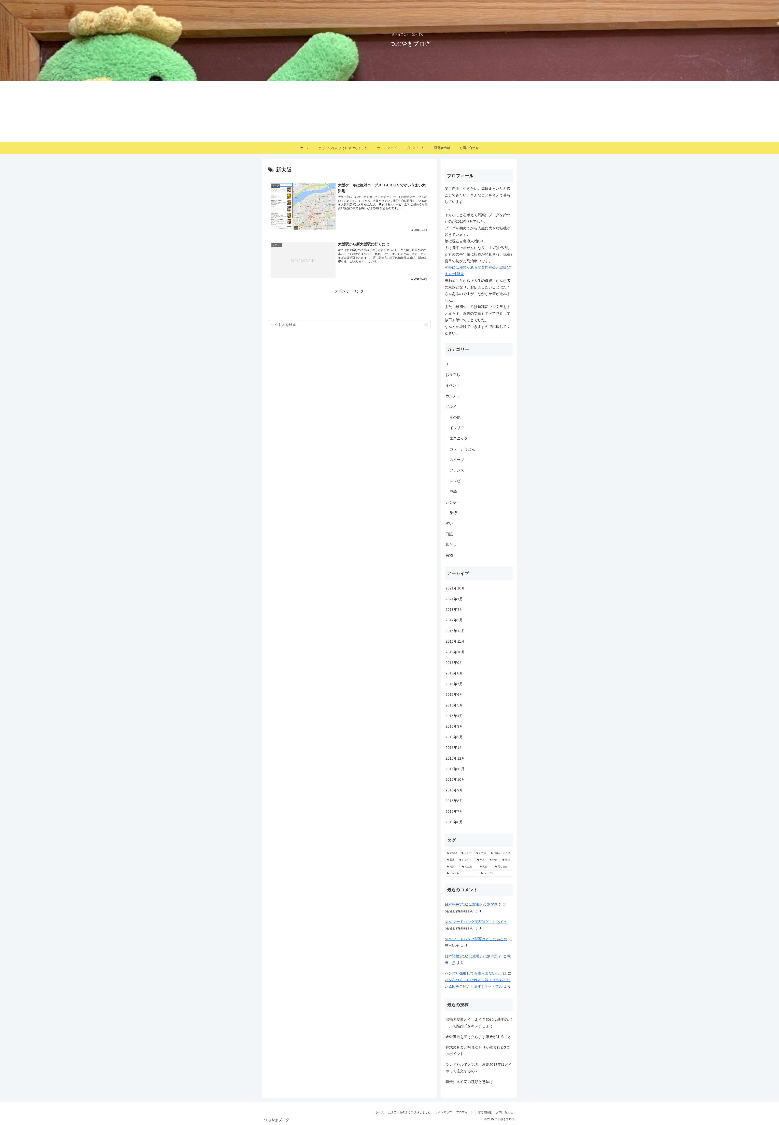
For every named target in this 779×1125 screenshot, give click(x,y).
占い (449, 523)
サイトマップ (443, 1112)
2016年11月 (455, 641)
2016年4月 (454, 716)
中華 (453, 492)
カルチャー (454, 396)
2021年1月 (454, 599)
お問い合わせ (504, 1112)
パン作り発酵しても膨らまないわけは (476, 973)
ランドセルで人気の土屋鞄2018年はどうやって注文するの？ (478, 1068)
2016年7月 (454, 684)
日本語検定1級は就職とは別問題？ (473, 905)
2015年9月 (454, 790)
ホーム (379, 1112)
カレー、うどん (462, 449)
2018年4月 (454, 610)
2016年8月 (454, 673)
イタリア (457, 428)
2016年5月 (454, 705)
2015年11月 (455, 769)
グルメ (450, 407)
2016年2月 (454, 737)
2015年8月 (454, 801)
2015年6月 (454, 822)
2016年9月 (454, 663)
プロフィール (464, 1112)
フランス (457, 470)
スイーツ (457, 460)
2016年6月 (454, 694)
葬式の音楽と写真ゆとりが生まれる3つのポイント (477, 1050)
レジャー (452, 502)
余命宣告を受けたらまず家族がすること (478, 1037)
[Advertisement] (389, 111)
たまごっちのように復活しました (409, 1112)
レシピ (455, 481)
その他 (455, 417)
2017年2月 (454, 620)
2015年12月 (455, 758)
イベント (452, 385)
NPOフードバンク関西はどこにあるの (476, 922)
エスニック (459, 438)
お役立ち (452, 375)
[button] (426, 324)
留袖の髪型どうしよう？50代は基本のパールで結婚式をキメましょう (478, 1023)
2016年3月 (454, 726)
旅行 (453, 513)
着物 (449, 555)
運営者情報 (485, 1112)
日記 (449, 534)
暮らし (450, 545)
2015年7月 (454, 811)
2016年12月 (455, 631)
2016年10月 (455, 652)
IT (447, 364)
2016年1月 (454, 748)
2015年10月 (455, 779)
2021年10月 (455, 588)
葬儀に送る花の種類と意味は (469, 1082)
